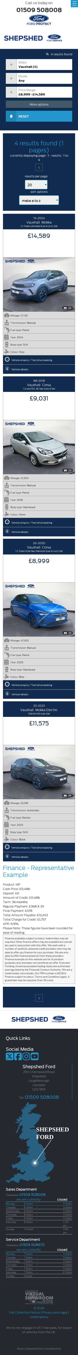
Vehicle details (19, 369)
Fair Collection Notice (24, 1312)
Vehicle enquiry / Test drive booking (31, 360)
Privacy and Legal (54, 1312)
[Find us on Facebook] (18, 1058)
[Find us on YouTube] (34, 1058)
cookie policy (39, 1316)
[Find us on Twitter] (9, 1058)
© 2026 (39, 1308)
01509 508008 (39, 9)
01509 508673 (31, 1244)
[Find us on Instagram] (26, 1058)
